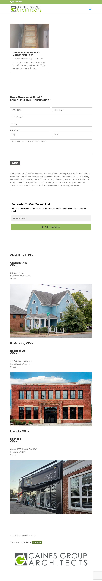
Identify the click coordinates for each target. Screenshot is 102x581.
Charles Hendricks (22, 58)
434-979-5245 (22, 279)
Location (15, 130)
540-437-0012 (17, 2)
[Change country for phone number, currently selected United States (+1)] (13, 117)
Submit (15, 163)
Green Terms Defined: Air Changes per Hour (26, 53)
